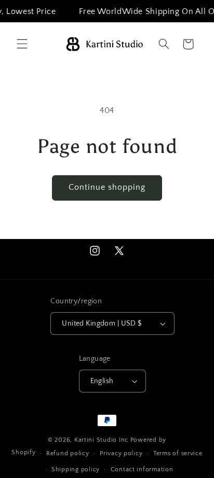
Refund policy (67, 453)
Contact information (142, 469)
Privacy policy (121, 453)
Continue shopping (107, 187)
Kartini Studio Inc (101, 440)
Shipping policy (75, 469)
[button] (22, 44)
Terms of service (178, 453)
